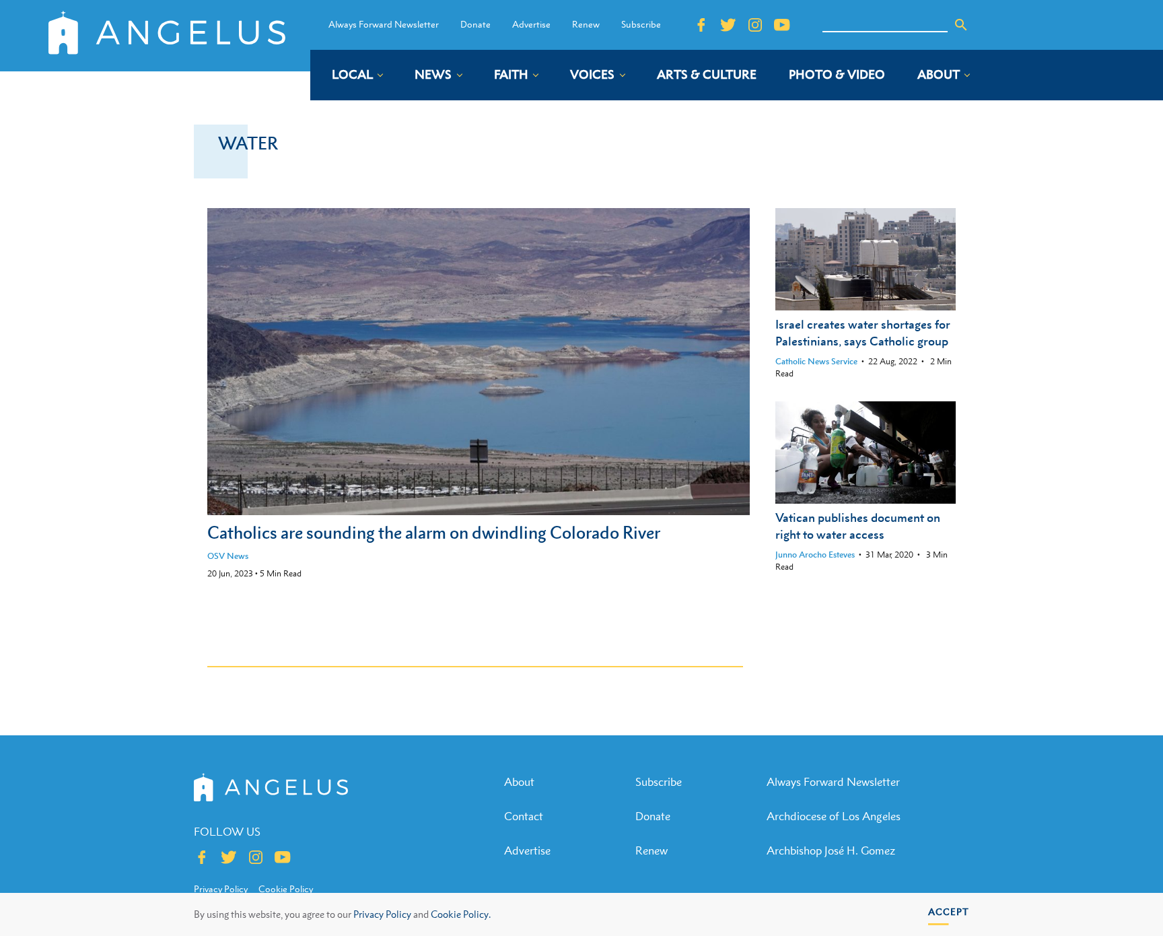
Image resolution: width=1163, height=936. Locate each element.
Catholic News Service (816, 361)
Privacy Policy (382, 914)
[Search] (961, 25)
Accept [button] (948, 911)
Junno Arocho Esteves (815, 554)
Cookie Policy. (461, 914)
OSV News (227, 556)
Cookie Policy (285, 889)
